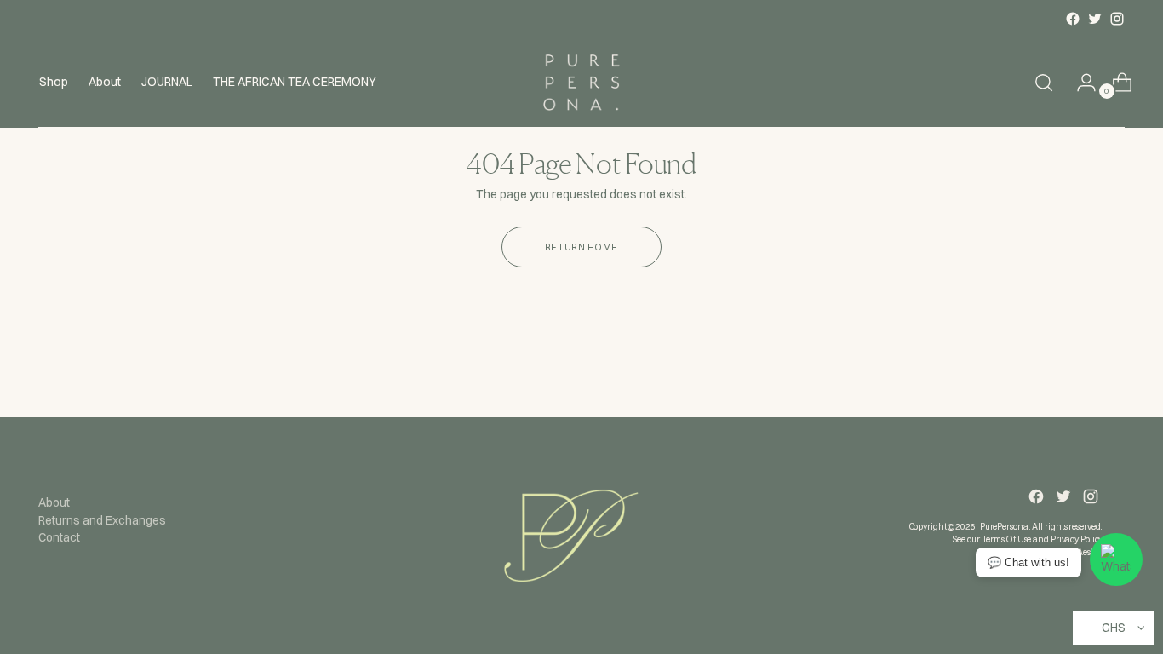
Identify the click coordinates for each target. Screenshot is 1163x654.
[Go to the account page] (1080, 83)
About (54, 502)
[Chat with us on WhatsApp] (1116, 559)
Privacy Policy (1077, 539)
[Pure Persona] (581, 82)
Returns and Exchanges (102, 520)
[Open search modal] (1044, 83)
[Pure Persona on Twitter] (1095, 18)
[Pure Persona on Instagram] (1117, 18)
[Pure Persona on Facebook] (1072, 18)
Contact (59, 537)
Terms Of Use (1007, 539)
